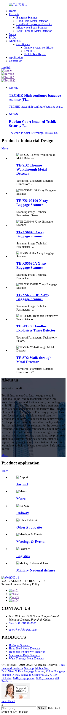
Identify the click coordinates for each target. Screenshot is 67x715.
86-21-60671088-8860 (22, 622)
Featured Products (12, 668)
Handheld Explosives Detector (34, 24)
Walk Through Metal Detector (34, 30)
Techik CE (30, 50)
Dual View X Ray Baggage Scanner (22, 671)
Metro (21, 499)
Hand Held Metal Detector (32, 20)
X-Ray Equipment (23, 678)
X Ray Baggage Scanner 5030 (30, 674)
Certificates (23, 44)
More (4, 148)
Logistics (23, 556)
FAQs (12, 37)
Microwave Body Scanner (31, 27)
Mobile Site (42, 668)
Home (12, 10)
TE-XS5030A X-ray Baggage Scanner (31, 265)
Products (14, 14)
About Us (14, 40)
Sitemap (29, 668)
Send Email (8, 701)
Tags (62, 664)
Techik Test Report (35, 54)
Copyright (10, 664)
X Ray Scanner (45, 678)
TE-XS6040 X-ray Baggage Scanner (30, 234)
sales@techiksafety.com (23, 629)
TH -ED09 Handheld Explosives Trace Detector (35, 328)
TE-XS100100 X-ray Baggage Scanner (32, 203)
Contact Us (15, 60)
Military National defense (35, 570)
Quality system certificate (38, 47)
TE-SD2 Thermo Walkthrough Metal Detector (31, 169)
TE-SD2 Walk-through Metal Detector (34, 360)
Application (16, 57)
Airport (22, 484)
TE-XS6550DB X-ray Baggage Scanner (32, 297)
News (12, 34)
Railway (22, 513)
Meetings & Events (30, 542)
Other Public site (29, 527)
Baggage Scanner (26, 17)
